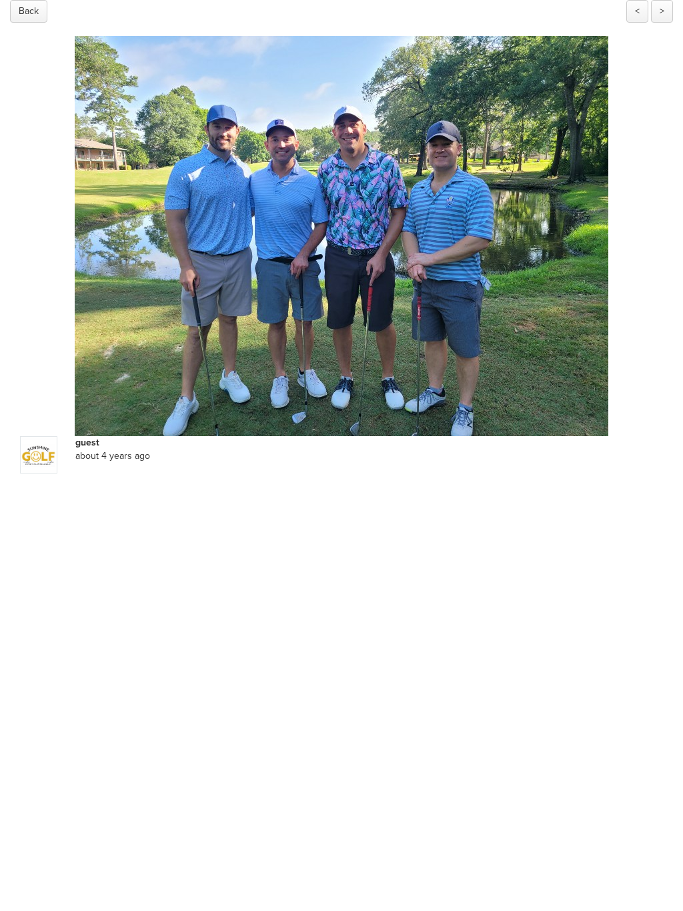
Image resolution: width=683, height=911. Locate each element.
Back (29, 11)
